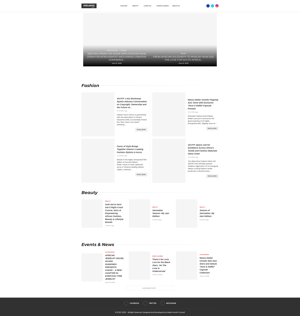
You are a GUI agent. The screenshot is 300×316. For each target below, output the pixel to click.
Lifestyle (147, 6)
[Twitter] (212, 6)
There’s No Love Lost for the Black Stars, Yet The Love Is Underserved (161, 265)
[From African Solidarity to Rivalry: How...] (183, 39)
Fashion (123, 6)
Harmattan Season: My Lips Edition (160, 213)
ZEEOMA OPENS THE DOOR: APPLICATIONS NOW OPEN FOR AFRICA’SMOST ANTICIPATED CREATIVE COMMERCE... (116, 56)
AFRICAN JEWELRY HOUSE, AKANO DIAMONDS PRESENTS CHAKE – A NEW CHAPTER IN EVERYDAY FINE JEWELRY (114, 267)
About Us (176, 6)
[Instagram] (217, 6)
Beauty (135, 6)
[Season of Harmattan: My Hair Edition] (186, 213)
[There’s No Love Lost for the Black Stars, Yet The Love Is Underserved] (139, 265)
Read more (141, 130)
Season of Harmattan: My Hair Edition (207, 213)
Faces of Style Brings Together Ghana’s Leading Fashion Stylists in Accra (130, 149)
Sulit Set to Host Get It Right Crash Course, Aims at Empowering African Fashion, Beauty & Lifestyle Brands (114, 213)
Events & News (163, 6)
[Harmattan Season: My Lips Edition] (139, 213)
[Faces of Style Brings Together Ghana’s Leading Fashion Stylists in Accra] (97, 161)
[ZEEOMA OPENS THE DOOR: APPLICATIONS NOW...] (116, 39)
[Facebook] (208, 6)
